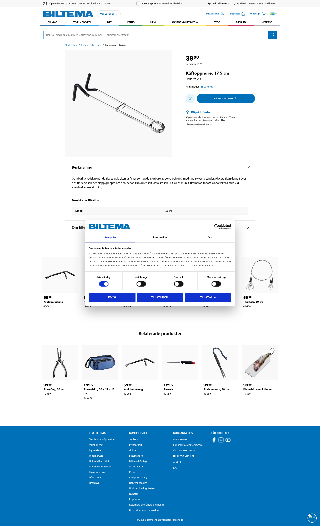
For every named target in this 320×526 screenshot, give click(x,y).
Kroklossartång (53, 302)
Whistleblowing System (142, 488)
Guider (133, 450)
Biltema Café (96, 455)
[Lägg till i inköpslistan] (190, 98)
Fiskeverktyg (96, 44)
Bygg (217, 22)
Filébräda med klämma (257, 389)
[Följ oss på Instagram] (221, 440)
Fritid (131, 22)
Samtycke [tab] (110, 237)
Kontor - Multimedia (185, 22)
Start (67, 44)
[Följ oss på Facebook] (214, 440)
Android (177, 462)
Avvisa (112, 297)
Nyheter (133, 493)
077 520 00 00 (180, 439)
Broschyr (94, 482)
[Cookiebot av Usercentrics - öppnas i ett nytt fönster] (216, 226)
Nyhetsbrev (95, 450)
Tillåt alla (208, 297)
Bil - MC (52, 22)
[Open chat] (312, 518)
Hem (153, 22)
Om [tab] (210, 237)
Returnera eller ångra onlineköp (146, 504)
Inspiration (135, 499)
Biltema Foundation (100, 466)
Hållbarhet (95, 477)
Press (132, 472)
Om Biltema (97, 433)
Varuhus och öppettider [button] (102, 439)
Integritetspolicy (138, 477)
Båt (109, 22)
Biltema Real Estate (99, 461)
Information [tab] (160, 237)
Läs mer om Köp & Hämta (198, 124)
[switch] (141, 284)
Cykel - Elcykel (82, 22)
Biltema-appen (183, 456)
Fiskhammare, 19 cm (216, 389)
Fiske (83, 44)
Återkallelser (136, 466)
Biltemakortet (136, 455)
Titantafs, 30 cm (253, 302)
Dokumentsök (97, 472)
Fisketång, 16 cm (54, 389)
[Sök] (272, 35)
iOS (175, 467)
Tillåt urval (160, 297)
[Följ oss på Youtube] (228, 441)
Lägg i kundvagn (223, 98)
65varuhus (207, 86)
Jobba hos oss (136, 439)
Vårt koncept (96, 444)
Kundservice (138, 433)
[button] (273, 14)
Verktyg (267, 22)
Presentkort (135, 444)
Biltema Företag (138, 461)
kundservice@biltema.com (187, 444)
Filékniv (168, 389)
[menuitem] (52, 22)
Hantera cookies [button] (138, 482)
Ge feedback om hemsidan (144, 510)
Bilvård (241, 22)
